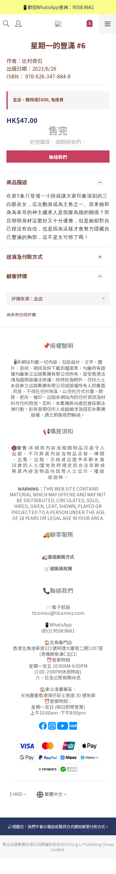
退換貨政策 (61, 568)
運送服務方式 (60, 557)
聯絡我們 (58, 157)
